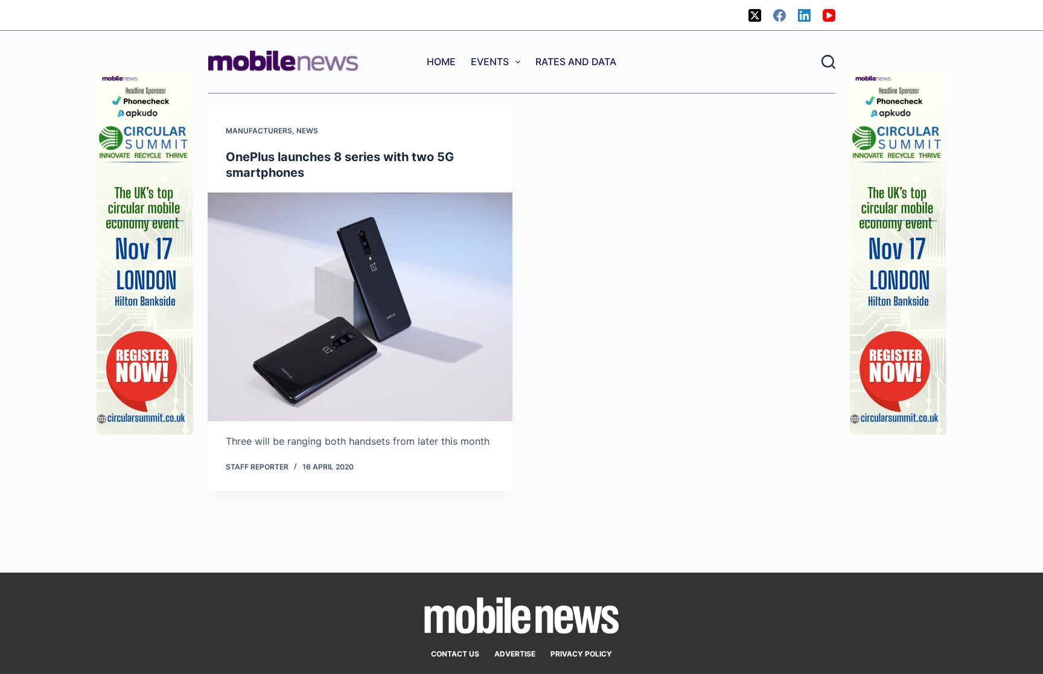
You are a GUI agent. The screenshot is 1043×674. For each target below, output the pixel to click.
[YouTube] (829, 15)
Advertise (514, 653)
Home (441, 62)
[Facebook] (779, 15)
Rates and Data (575, 62)
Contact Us (455, 653)
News (307, 130)
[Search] (828, 62)
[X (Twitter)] (754, 15)
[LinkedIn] (804, 15)
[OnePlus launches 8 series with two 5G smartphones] (360, 306)
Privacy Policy (581, 653)
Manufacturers (259, 130)
